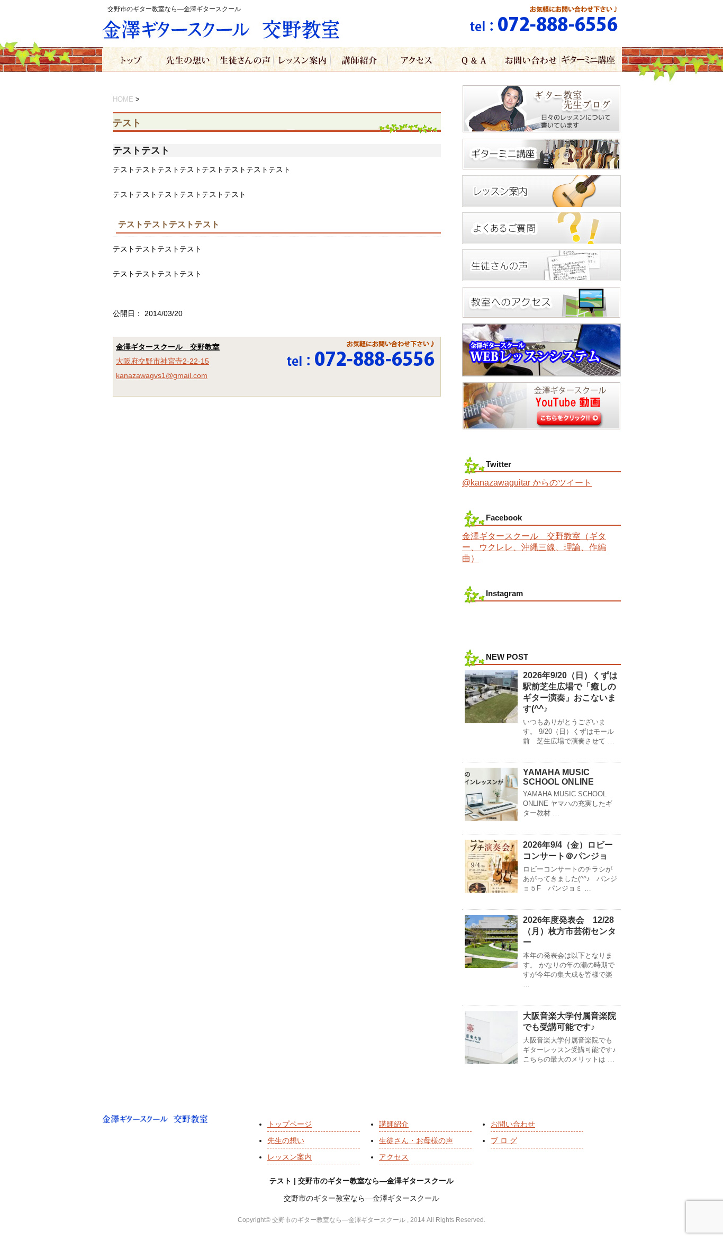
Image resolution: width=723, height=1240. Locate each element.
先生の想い (285, 1140)
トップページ (289, 1124)
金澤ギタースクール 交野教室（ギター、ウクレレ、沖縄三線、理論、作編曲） (534, 547)
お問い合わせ (513, 1124)
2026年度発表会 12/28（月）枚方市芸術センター (569, 931)
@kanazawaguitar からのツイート (527, 482)
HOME (123, 99)
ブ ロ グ (504, 1140)
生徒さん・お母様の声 (416, 1140)
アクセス (394, 1157)
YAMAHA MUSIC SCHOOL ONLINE (558, 777)
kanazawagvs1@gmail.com (161, 375)
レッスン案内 (289, 1157)
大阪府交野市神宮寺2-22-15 (162, 361)
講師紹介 (394, 1124)
